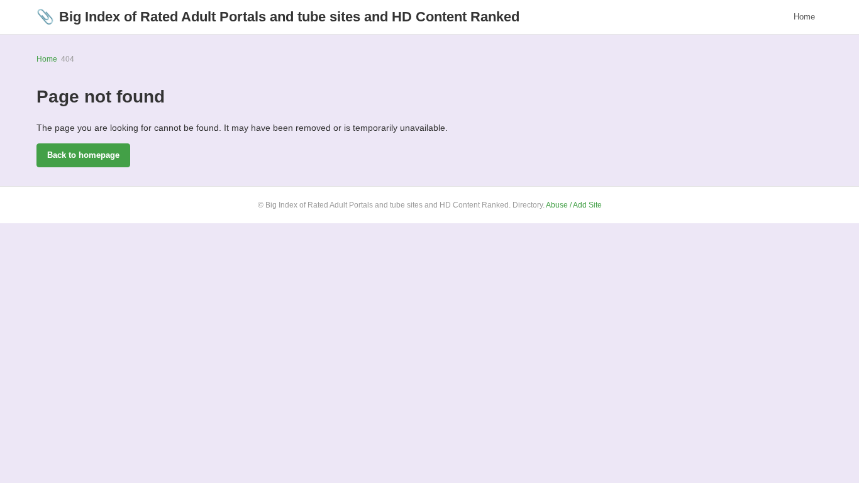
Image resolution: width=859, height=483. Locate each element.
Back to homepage (83, 155)
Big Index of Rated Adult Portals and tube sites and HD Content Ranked (277, 17)
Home (804, 16)
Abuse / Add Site (574, 205)
